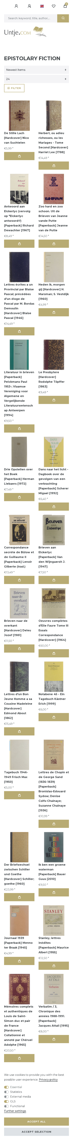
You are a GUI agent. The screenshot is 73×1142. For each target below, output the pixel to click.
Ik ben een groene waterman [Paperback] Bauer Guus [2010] (52, 872)
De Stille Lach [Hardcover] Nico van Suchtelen (16, 138)
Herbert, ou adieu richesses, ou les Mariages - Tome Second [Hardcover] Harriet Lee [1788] (53, 143)
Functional (17, 1106)
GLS (13, 1101)
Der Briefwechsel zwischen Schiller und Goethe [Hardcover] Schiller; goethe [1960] (19, 874)
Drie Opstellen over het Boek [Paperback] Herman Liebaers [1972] (19, 476)
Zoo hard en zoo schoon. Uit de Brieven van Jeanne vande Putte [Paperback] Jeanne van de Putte (53, 218)
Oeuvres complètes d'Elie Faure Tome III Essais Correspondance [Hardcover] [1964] (53, 630)
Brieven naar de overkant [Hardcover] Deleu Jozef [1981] (17, 628)
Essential (16, 1087)
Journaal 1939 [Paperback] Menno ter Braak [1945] (18, 942)
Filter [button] (16, 88)
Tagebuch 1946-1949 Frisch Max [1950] (16, 777)
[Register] (30, 6)
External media (20, 1096)
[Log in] (17, 6)
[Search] (63, 18)
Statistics (16, 1092)
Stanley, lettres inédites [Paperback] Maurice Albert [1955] (54, 945)
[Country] (42, 6)
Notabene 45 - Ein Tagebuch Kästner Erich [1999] (52, 699)
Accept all (36, 1121)
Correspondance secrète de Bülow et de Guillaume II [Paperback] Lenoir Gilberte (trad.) (19, 557)
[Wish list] (53, 6)
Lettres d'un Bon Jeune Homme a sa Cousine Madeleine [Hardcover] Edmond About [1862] (18, 706)
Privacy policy (48, 1079)
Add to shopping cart (19, 156)
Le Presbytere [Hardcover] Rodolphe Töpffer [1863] (52, 379)
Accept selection (36, 1131)
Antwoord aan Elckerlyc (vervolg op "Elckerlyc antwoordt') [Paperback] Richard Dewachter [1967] (19, 218)
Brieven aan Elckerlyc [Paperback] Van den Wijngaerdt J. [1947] (52, 557)
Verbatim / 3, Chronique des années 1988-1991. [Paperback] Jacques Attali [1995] (54, 1016)
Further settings (15, 1111)
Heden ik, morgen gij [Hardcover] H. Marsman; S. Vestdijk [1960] (54, 292)
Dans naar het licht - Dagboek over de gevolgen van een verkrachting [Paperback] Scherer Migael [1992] (54, 481)
